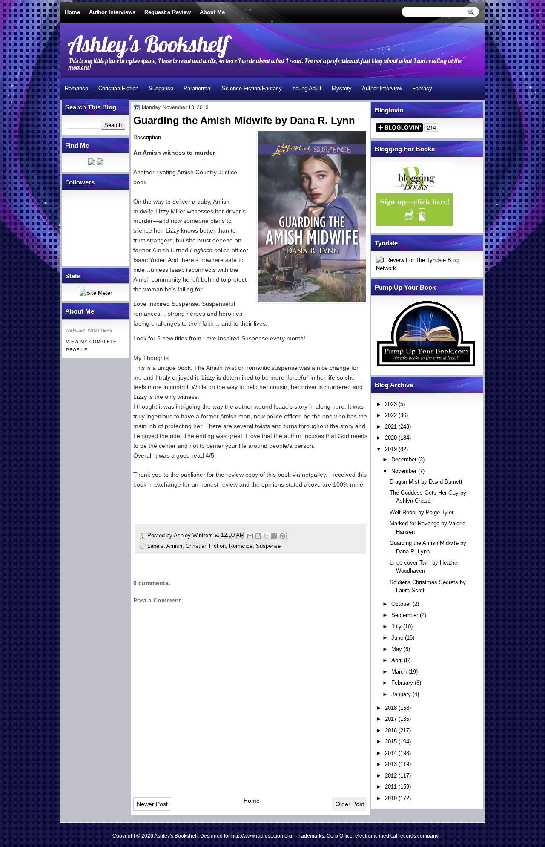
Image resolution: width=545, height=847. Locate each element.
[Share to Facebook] (274, 536)
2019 (391, 449)
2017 (391, 719)
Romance (76, 88)
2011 (391, 787)
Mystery (342, 88)
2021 (391, 427)
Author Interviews (112, 12)
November (403, 471)
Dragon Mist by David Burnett (426, 481)
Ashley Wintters (194, 535)
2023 (391, 404)
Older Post (350, 804)
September (404, 615)
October (401, 604)
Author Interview (382, 88)
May (396, 649)
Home (72, 12)
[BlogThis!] (258, 536)
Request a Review (167, 12)
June (397, 637)
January (401, 694)
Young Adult (306, 88)
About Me (212, 12)
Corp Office (340, 836)
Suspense (161, 88)
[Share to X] (266, 536)
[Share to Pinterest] (282, 536)
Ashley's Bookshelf (148, 43)
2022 (391, 415)
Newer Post (152, 804)
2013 (391, 764)
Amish (174, 546)
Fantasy (422, 88)
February (402, 683)
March (399, 671)
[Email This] (250, 536)
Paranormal (198, 88)
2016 (391, 730)
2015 (391, 741)
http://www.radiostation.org (261, 836)
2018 (391, 708)
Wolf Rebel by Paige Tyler (421, 512)
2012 (391, 775)
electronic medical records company (397, 836)
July (396, 626)
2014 (391, 753)
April (396, 660)
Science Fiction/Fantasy (252, 88)
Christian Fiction (118, 88)
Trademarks (310, 836)
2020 (391, 438)
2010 (391, 798)
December (403, 459)
